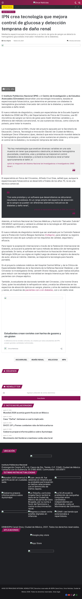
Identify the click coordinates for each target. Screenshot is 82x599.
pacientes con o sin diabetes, (39, 290)
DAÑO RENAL (38, 360)
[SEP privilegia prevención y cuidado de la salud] (14, 518)
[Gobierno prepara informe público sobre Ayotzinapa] (14, 499)
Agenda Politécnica (8, 12)
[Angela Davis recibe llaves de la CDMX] (41, 501)
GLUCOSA (53, 360)
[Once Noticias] (41, 2)
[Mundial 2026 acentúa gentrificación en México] (14, 484)
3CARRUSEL (22, 360)
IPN (64, 360)
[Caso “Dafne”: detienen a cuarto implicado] (41, 484)
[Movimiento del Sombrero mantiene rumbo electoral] (67, 499)
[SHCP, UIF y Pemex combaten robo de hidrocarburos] (67, 484)
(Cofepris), (50, 235)
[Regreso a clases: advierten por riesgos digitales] (41, 518)
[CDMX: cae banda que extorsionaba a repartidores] (67, 518)
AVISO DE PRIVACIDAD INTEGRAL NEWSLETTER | (18, 588)
